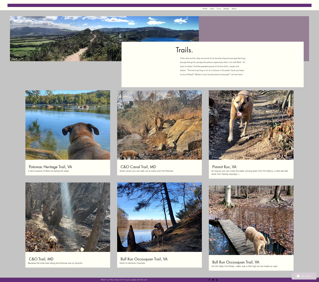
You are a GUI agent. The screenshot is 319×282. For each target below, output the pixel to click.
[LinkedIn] (217, 280)
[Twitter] (213, 280)
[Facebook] (209, 280)
